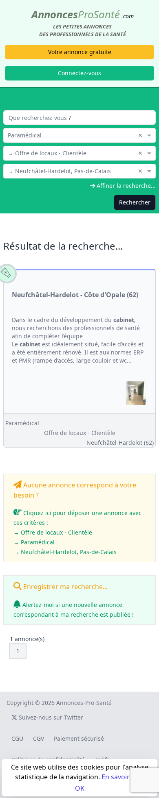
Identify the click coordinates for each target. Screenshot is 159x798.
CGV (38, 738)
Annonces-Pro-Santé (84, 703)
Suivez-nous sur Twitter (50, 717)
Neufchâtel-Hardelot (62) (120, 442)
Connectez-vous (79, 73)
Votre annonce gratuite (79, 52)
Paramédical (22, 423)
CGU (17, 738)
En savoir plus (123, 776)
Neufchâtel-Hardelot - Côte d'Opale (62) (75, 294)
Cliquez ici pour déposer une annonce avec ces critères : (77, 532)
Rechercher (134, 202)
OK (79, 788)
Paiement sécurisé (79, 738)
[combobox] (79, 134)
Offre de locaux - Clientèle (79, 433)
